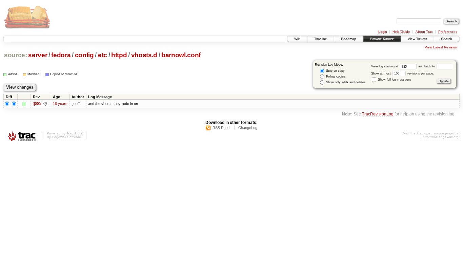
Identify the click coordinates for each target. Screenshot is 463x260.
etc (102, 55)
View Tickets (417, 39)
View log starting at (385, 66)
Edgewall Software (66, 137)
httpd (119, 55)
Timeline (320, 39)
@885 (37, 103)
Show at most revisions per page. (402, 73)
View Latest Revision (441, 47)
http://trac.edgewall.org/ (441, 137)
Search (446, 39)
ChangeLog (247, 128)
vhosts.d (144, 55)
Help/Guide (401, 32)
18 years (60, 104)
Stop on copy (335, 70)
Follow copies (335, 76)
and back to (427, 66)
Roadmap (348, 39)
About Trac (424, 32)
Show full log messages (394, 79)
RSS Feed (221, 128)
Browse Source (382, 39)
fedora (61, 55)
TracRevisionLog (378, 114)
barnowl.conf (181, 55)
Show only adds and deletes (345, 82)
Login (382, 32)
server (37, 55)
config (84, 55)
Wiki (297, 39)
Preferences (447, 32)
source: (15, 55)
